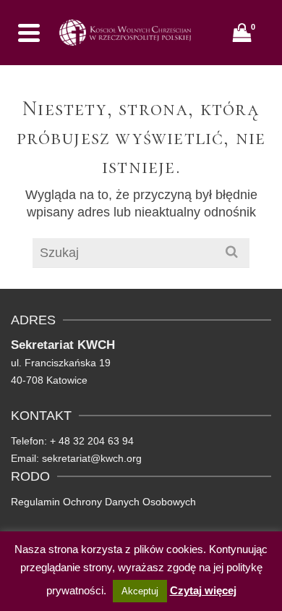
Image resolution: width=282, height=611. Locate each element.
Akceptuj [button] (139, 591)
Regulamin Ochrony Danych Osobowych (103, 501)
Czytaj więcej (203, 590)
